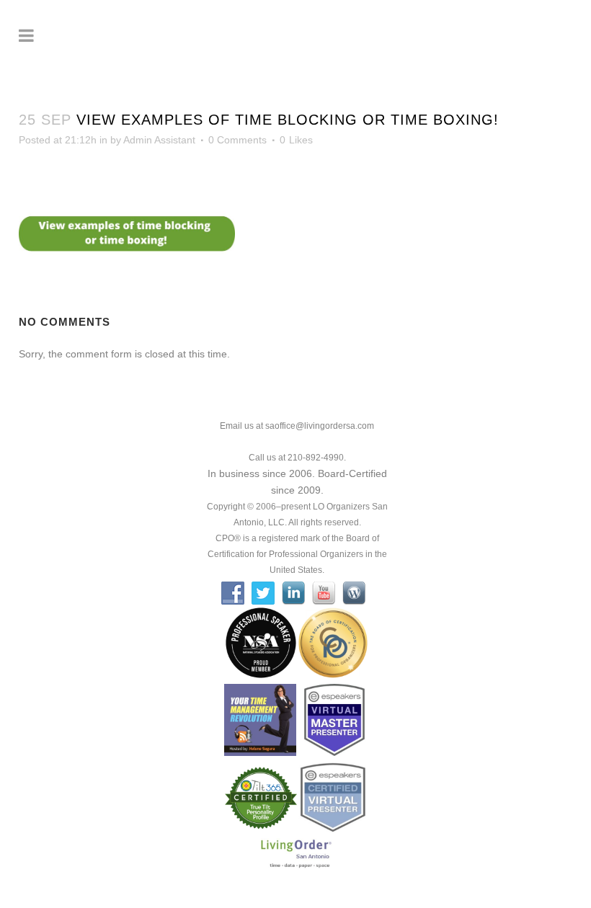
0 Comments (237, 140)
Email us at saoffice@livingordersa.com (297, 426)
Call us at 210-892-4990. (297, 458)
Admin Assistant (159, 140)
